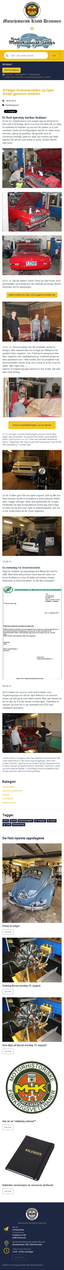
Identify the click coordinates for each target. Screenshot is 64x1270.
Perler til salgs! (11, 926)
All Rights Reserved (35, 1265)
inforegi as (15, 1265)
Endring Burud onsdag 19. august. (21, 985)
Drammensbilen (31, 567)
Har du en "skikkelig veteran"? (19, 1121)
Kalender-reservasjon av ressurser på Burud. (28, 1185)
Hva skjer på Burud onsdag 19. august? (24, 1045)
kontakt (15, 1230)
